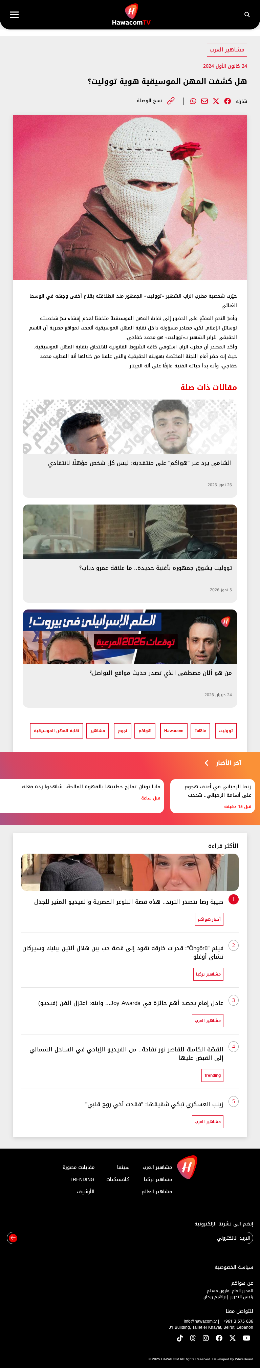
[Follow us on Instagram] (206, 1339)
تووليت (226, 730)
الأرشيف (85, 1191)
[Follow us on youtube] (247, 1339)
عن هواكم (242, 1283)
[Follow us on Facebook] (219, 1339)
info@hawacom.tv (200, 1321)
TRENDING (82, 1179)
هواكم (144, 730)
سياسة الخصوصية (234, 1267)
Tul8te (200, 730)
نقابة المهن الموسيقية (56, 730)
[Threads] (193, 1339)
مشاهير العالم (157, 1191)
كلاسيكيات (118, 1179)
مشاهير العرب (227, 49)
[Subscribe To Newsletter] (13, 1238)
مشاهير (97, 730)
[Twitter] (216, 101)
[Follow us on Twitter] (232, 1339)
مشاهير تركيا (158, 1179)
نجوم (122, 730)
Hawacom (173, 730)
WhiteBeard (244, 1359)
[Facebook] (227, 101)
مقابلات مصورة (78, 1167)
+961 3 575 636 (238, 1321)
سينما (123, 1167)
